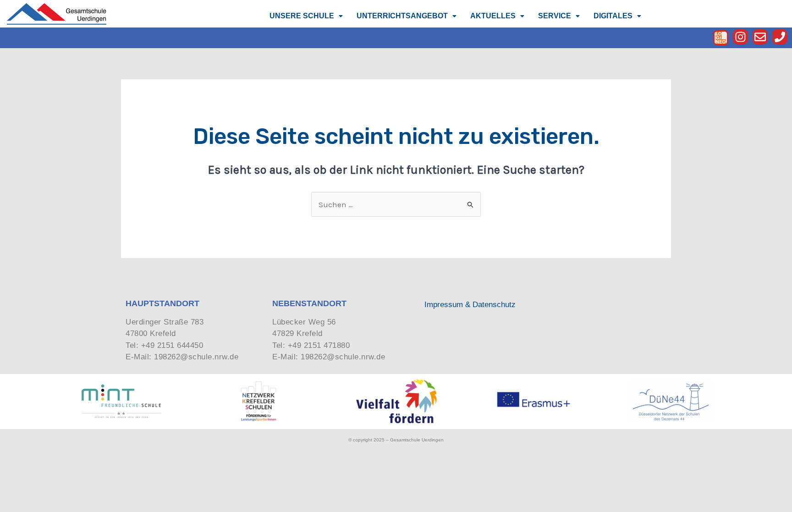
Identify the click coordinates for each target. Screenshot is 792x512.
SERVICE (554, 16)
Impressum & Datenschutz (470, 304)
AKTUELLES (493, 16)
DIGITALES (613, 16)
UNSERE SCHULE (302, 16)
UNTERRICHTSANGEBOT (402, 16)
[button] (306, 16)
